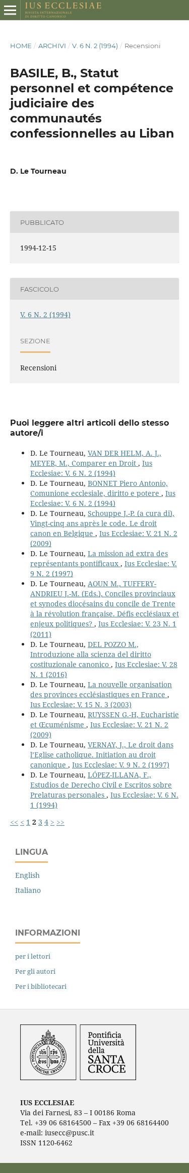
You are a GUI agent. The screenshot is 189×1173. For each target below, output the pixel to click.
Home (21, 46)
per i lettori (32, 956)
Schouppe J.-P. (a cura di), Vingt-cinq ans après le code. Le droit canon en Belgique (102, 523)
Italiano (28, 890)
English (27, 875)
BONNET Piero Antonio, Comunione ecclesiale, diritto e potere (99, 488)
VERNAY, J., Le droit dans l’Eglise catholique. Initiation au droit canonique (101, 754)
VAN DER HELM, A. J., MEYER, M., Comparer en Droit (95, 458)
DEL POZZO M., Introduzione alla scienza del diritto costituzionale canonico (90, 654)
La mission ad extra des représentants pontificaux (99, 558)
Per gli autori (35, 971)
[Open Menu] (10, 10)
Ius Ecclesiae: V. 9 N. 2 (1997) (120, 764)
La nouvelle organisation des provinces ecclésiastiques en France (101, 689)
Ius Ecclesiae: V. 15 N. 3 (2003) (81, 704)
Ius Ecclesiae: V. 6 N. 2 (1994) (91, 468)
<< (14, 822)
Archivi (52, 46)
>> (60, 822)
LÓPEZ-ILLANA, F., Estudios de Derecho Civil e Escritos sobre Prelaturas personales (101, 785)
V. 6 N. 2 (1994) (95, 46)
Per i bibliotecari (41, 986)
